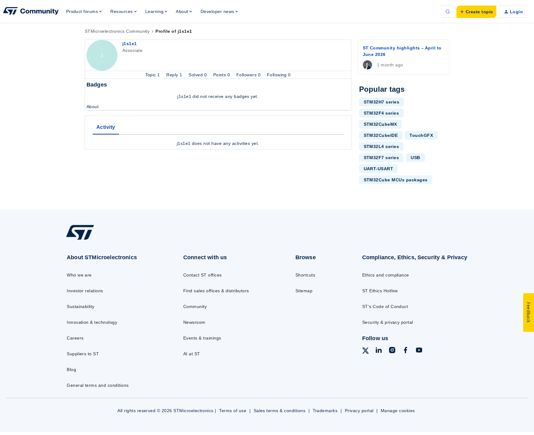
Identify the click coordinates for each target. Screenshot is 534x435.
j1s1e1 (129, 43)
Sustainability (81, 306)
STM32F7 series (381, 157)
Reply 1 (175, 74)
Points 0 (222, 74)
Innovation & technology (92, 322)
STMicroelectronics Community (117, 31)
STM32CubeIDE (381, 135)
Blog (71, 369)
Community (195, 306)
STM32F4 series (381, 113)
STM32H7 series (382, 101)
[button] (476, 12)
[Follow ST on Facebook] (405, 351)
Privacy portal (359, 410)
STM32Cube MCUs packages (396, 179)
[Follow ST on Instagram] (392, 351)
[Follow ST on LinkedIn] (378, 351)
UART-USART (378, 168)
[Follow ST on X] (365, 352)
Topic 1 (153, 74)
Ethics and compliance (385, 274)
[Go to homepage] (111, 239)
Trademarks (325, 410)
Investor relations (85, 290)
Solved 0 (198, 74)
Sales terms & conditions (280, 410)
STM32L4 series (381, 146)
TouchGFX (421, 135)
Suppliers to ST (83, 353)
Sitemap (303, 290)
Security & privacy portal (387, 322)
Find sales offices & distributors (216, 290)
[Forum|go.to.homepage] (31, 12)
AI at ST (191, 353)
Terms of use (232, 410)
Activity (105, 127)
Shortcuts (305, 274)
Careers (75, 338)
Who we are (79, 274)
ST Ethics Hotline (380, 290)
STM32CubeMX (380, 124)
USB (415, 157)
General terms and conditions (98, 385)
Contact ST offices (202, 274)
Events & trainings (202, 338)
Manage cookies (398, 410)
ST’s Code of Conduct (385, 306)
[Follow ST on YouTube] (419, 351)
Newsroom (194, 322)
